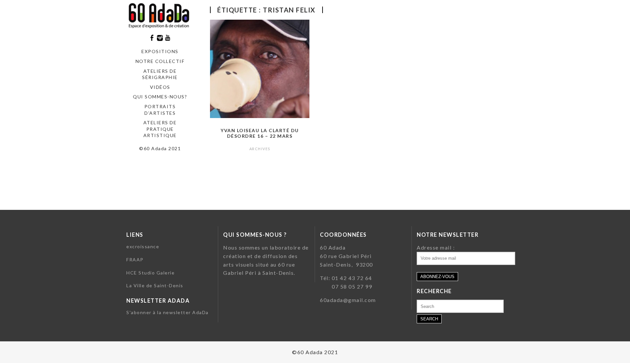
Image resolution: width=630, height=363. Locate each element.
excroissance (142, 246)
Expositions (159, 51)
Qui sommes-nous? (160, 96)
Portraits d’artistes (160, 110)
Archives (259, 149)
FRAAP (135, 259)
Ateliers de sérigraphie (160, 74)
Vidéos (160, 87)
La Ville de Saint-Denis (154, 285)
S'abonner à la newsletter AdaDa (167, 312)
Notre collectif (160, 61)
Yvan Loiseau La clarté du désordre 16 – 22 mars (259, 133)
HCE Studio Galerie (150, 272)
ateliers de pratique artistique (160, 129)
